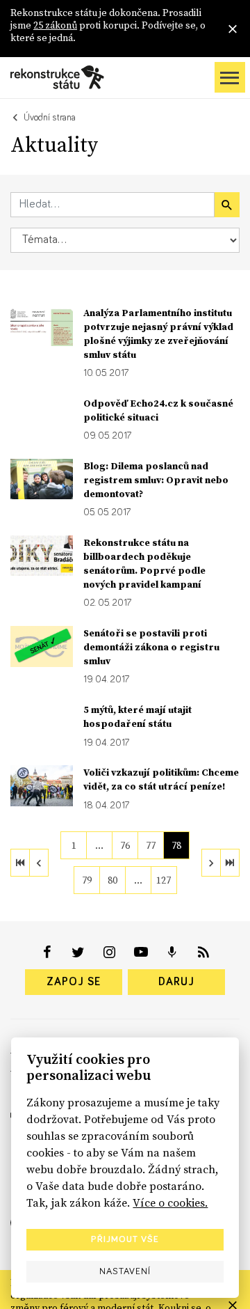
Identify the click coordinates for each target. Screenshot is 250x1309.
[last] (230, 862)
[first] (20, 862)
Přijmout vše (125, 1239)
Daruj (176, 981)
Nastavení (125, 1271)
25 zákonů (55, 25)
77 (151, 845)
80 (112, 880)
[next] (211, 862)
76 (125, 845)
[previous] (39, 862)
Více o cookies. (170, 1202)
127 (163, 880)
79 (87, 880)
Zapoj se (74, 981)
